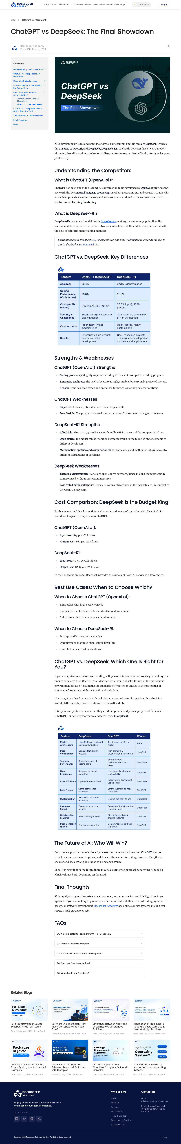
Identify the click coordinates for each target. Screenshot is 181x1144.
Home (113, 1098)
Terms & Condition (119, 1116)
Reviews (115, 1107)
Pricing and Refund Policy (122, 1120)
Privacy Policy (117, 1111)
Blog (13, 20)
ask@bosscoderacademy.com (154, 1101)
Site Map (163, 1137)
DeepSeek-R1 (90, 244)
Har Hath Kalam (117, 1124)
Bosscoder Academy (106, 905)
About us (115, 1103)
